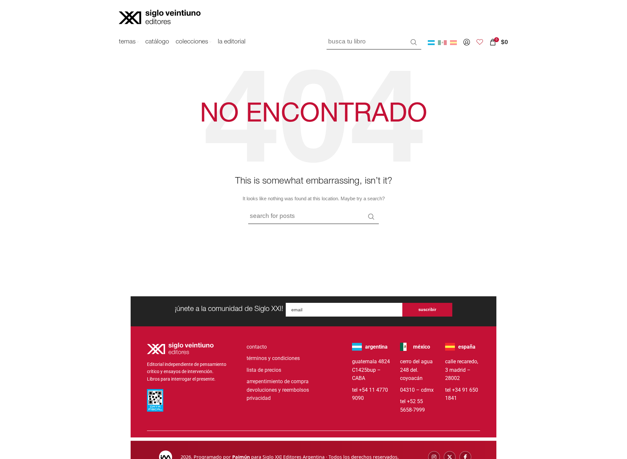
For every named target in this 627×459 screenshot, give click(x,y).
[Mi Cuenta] (466, 42)
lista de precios (264, 370)
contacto (257, 347)
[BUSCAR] (413, 42)
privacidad (259, 398)
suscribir (427, 309)
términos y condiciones (273, 358)
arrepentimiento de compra (278, 381)
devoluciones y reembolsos (278, 390)
